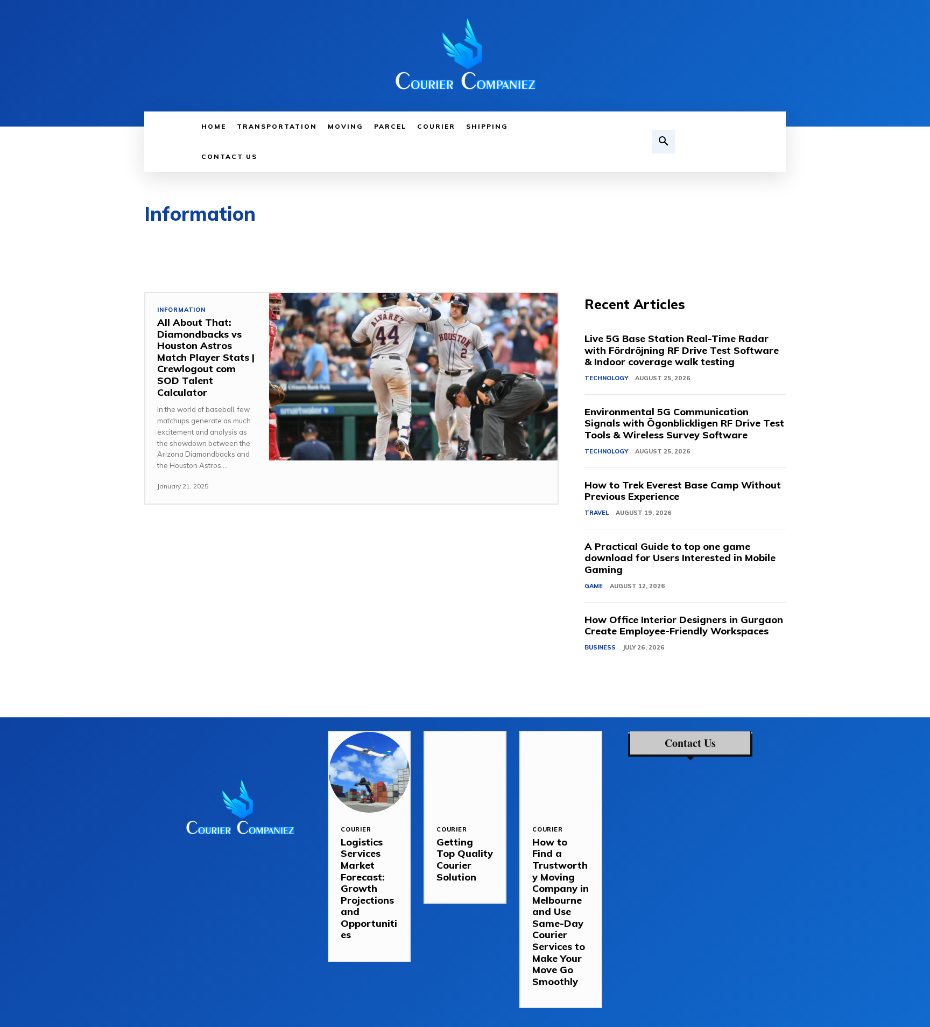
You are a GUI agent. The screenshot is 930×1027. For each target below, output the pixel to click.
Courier (356, 830)
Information (181, 310)
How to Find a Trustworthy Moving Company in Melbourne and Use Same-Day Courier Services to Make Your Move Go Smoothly (560, 912)
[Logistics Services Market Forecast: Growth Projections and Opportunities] (369, 772)
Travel (596, 512)
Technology (606, 378)
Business (600, 647)
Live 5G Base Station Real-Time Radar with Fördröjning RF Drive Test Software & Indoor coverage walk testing (681, 350)
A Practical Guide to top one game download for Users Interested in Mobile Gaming (680, 558)
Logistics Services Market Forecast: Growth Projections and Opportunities (369, 888)
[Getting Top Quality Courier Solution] (465, 772)
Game (593, 586)
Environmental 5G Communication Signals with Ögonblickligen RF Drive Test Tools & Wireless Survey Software (684, 423)
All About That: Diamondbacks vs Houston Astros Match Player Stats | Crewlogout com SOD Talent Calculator (206, 357)
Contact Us (690, 743)
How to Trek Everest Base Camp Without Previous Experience (682, 491)
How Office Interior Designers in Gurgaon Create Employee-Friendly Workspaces (683, 625)
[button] (663, 141)
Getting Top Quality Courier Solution (464, 859)
